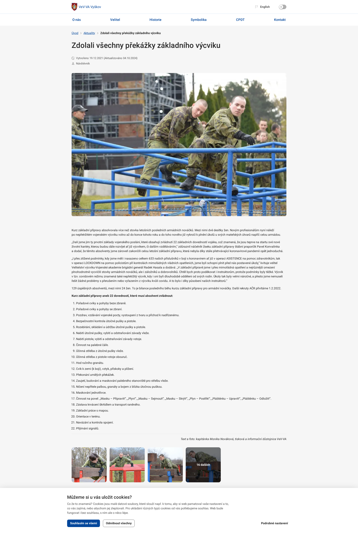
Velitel (115, 20)
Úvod (75, 33)
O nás (76, 20)
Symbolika (199, 20)
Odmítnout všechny (119, 523)
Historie (155, 20)
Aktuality (89, 33)
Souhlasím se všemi (83, 523)
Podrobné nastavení (274, 523)
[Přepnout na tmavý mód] (282, 7)
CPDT (240, 20)
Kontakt (280, 20)
